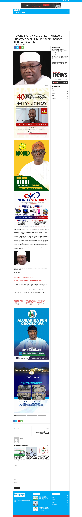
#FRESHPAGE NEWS (23, 415)
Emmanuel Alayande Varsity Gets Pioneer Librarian (23, 277)
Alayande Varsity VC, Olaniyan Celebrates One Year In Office (41, 301)
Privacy (24, 0)
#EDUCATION (18, 415)
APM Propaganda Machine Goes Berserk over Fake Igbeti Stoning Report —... (44, 502)
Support (28, 0)
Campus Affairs (54, 504)
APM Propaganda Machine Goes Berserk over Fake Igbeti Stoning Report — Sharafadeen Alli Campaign (31, 458)
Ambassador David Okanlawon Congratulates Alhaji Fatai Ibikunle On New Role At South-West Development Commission (59, 51)
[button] (68, 11)
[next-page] (48, 445)
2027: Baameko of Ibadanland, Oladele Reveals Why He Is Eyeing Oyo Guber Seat (59, 63)
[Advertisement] (41, 22)
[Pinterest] (20, 47)
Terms (36, 0)
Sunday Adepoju (40, 415)
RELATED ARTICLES (18, 445)
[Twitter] (67, 1)
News (27, 10)
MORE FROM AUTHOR (25, 445)
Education (32, 10)
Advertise (32, 0)
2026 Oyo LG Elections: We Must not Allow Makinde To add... (44, 508)
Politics (45, 10)
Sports (16, 12)
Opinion (39, 10)
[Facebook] (63, 1)
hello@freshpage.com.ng (22, 503)
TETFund (45, 415)
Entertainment (61, 10)
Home (23, 10)
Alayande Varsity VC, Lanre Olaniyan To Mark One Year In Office (18, 301)
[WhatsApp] (22, 47)
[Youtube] (68, 1)
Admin (16, 44)
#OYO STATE (28, 415)
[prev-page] (47, 445)
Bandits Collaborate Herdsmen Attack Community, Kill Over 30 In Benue (22, 430)
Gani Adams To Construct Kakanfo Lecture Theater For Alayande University (28, 280)
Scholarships (52, 10)
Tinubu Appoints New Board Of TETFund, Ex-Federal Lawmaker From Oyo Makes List (30, 274)
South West (22, 12)
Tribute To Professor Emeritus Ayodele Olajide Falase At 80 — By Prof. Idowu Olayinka (60, 57)
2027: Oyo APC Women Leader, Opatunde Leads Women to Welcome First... (43, 497)
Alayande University (34, 415)
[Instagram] (65, 1)
